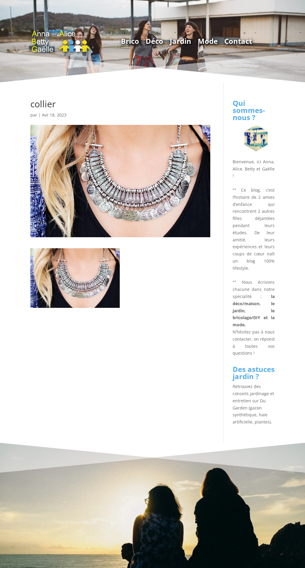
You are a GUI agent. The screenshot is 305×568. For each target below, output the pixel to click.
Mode (208, 41)
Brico (130, 41)
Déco (154, 41)
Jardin (180, 41)
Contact (238, 41)
